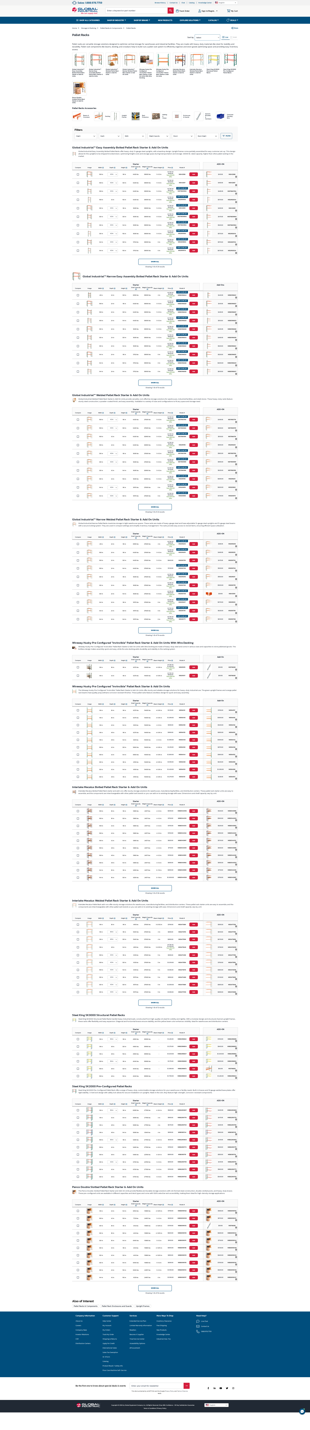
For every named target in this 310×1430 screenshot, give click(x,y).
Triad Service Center (137, 1339)
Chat (183, 3)
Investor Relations (82, 1334)
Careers (78, 1325)
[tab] (225, 37)
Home (74, 28)
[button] (226, 2)
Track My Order (108, 1334)
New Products (162, 1330)
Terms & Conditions (150, 1408)
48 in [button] (111, 939)
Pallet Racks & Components (111, 28)
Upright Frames (142, 1306)
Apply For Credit (109, 1343)
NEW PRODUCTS (165, 20)
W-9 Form (106, 1357)
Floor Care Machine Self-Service (114, 1370)
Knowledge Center (205, 3)
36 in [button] (111, 932)
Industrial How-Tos (164, 1339)
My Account (107, 1325)
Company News (81, 1330)
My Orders (106, 1330)
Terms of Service (182, 1391)
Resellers (133, 1330)
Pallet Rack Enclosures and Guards (117, 1306)
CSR (77, 1339)
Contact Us (174, 3)
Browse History (160, 3)
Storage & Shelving (88, 28)
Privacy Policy (169, 1391)
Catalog (191, 3)
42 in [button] (111, 174)
